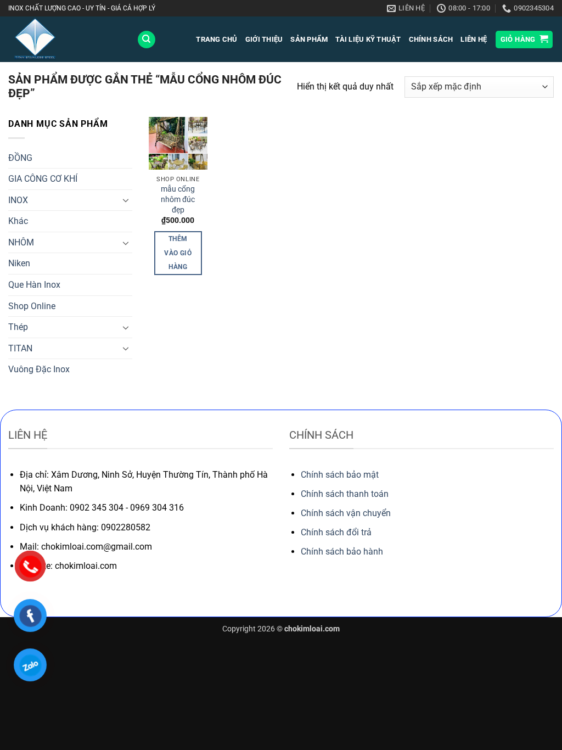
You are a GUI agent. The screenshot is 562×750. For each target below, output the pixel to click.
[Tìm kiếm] (146, 40)
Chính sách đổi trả (336, 532)
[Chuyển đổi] (125, 199)
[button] (524, 40)
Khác (18, 221)
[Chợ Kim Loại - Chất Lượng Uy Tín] (64, 39)
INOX (18, 200)
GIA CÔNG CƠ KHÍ (42, 178)
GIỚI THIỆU (264, 39)
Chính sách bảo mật (340, 474)
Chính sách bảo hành (342, 551)
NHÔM (21, 242)
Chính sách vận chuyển (346, 513)
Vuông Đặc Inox (39, 369)
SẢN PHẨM (309, 39)
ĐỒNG (20, 158)
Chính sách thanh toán (345, 494)
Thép (18, 327)
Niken (19, 263)
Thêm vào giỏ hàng (177, 252)
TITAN (20, 348)
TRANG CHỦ (216, 39)
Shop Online (31, 306)
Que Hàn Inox (34, 284)
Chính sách (431, 39)
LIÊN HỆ (473, 39)
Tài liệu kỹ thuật (368, 39)
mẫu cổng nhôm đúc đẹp (178, 199)
